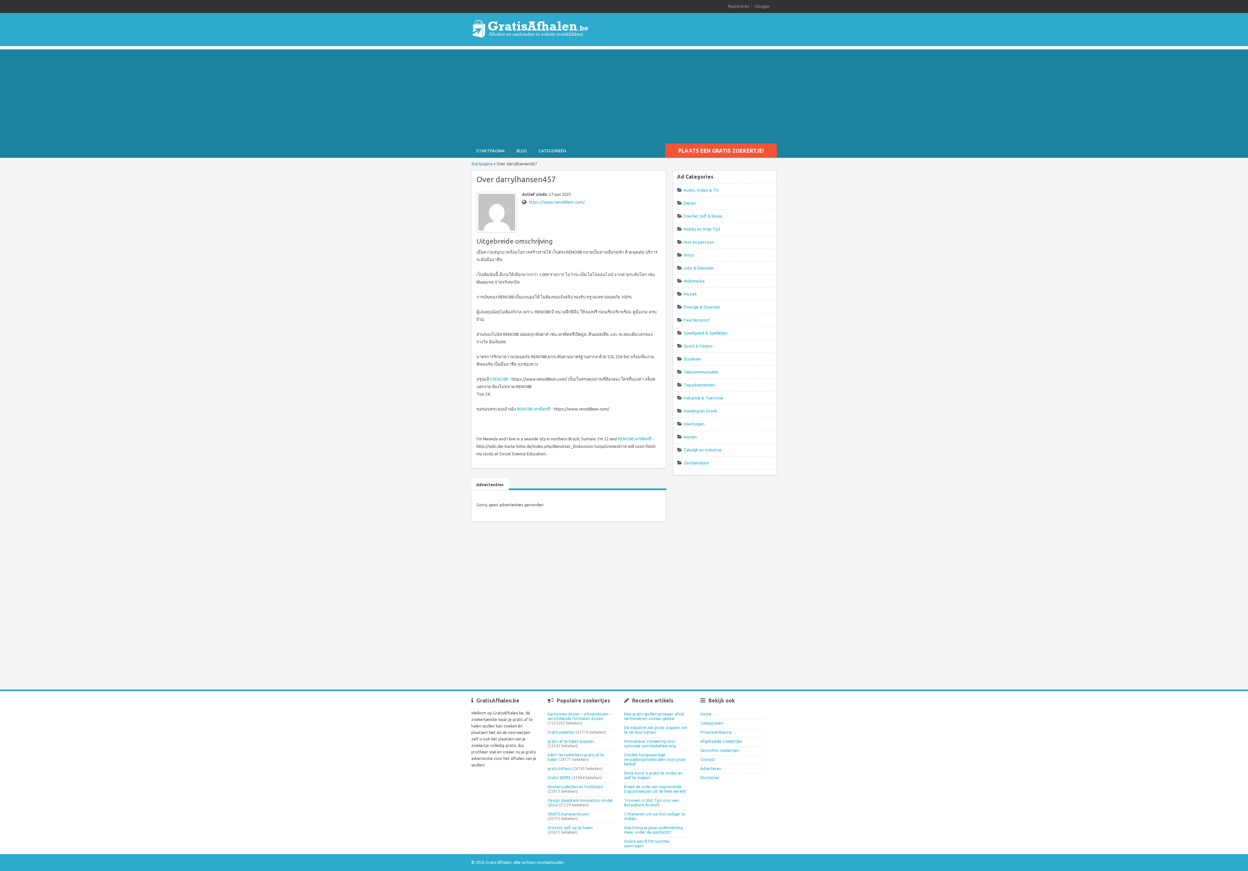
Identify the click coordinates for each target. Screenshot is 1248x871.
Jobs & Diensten (698, 268)
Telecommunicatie (700, 372)
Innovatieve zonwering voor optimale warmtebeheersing (650, 743)
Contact (707, 759)
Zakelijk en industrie (702, 450)
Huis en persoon (698, 242)
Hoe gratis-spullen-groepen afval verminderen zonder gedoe (654, 716)
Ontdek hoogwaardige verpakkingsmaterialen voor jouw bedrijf (654, 759)
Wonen (690, 437)
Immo (688, 255)
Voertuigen (694, 424)
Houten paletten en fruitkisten (575, 787)
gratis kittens (559, 768)
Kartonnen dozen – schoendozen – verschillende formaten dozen (579, 716)
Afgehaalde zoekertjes (721, 741)
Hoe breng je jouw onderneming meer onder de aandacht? (653, 830)
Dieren (689, 203)
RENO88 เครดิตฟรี (533, 409)
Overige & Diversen (701, 307)
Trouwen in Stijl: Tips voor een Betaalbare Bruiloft (651, 802)
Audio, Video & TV (701, 190)
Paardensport (696, 320)
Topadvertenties (699, 385)
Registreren (738, 6)
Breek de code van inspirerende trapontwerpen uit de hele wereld (654, 789)
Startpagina (490, 150)
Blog (521, 150)
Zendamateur (696, 463)
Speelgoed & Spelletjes (705, 333)
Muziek (690, 294)
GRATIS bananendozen (568, 814)
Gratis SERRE (559, 778)
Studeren (692, 359)
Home (705, 714)
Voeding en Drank (700, 411)
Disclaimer (710, 778)
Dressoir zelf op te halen (570, 828)
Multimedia (694, 281)
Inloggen (762, 6)
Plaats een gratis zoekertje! (721, 151)
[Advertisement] (624, 94)
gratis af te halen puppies (571, 741)
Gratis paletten (561, 732)
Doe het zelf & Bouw (702, 216)
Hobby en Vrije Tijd (701, 229)
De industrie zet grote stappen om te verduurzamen (655, 730)
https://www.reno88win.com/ (557, 202)
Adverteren (710, 768)
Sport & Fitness (698, 346)
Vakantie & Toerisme (703, 398)
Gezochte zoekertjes (719, 750)
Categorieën (552, 150)
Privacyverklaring (716, 732)
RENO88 (500, 379)
